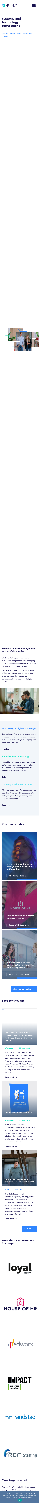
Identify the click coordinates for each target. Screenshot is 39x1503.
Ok (20, 1500)
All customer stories (22, 989)
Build (4, 777)
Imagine (5, 749)
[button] (33, 6)
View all (27, 1229)
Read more (9, 1219)
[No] (37, 1497)
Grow (4, 805)
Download (9, 1077)
